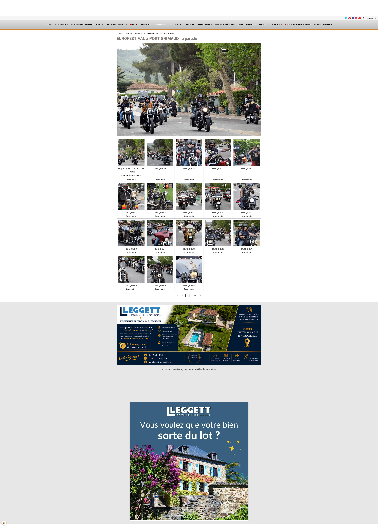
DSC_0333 (247, 168)
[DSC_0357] (189, 196)
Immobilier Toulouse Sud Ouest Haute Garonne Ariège (309, 24)
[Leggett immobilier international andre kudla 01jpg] (189, 461)
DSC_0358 (218, 212)
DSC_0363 (247, 212)
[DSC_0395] (160, 269)
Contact (276, 24)
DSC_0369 (131, 249)
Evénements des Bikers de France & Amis (87, 24)
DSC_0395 (160, 285)
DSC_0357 (189, 212)
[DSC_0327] (218, 152)
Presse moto (176, 24)
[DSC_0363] (246, 196)
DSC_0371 (160, 249)
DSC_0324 (189, 168)
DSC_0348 (160, 212)
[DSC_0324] (189, 152)
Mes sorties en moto (116, 24)
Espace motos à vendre (225, 24)
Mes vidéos (146, 24)
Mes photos (160, 24)
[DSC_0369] (131, 233)
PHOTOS (135, 24)
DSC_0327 (218, 168)
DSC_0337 (131, 212)
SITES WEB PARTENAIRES (247, 24)
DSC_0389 (247, 249)
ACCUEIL (119, 34)
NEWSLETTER (264, 24)
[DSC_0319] (160, 152)
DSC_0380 (189, 249)
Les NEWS (190, 24)
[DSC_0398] (189, 269)
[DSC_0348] (160, 196)
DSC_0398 (189, 285)
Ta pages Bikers (203, 24)
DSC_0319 (160, 168)
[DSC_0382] (218, 233)
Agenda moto (62, 24)
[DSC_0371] (160, 233)
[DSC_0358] (218, 196)
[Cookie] (4, 523)
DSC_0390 (131, 285)
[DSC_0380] (189, 233)
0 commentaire (131, 180)
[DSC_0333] (246, 152)
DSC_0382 (218, 249)
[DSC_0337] (131, 196)
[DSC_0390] (131, 269)
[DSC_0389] (246, 233)
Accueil (48, 24)
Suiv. (195, 295)
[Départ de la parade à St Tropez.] (131, 152)
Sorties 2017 (139, 34)
